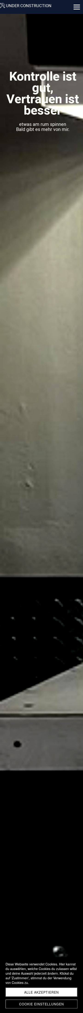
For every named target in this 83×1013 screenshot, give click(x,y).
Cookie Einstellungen (41, 1004)
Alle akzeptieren (41, 992)
